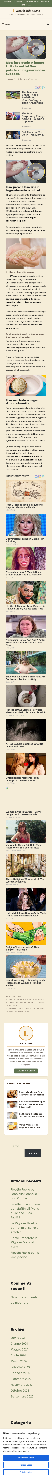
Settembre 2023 (22, 1396)
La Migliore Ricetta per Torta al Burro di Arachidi (25, 1228)
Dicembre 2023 (21, 1379)
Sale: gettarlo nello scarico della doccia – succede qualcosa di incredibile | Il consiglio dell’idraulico (25, 1002)
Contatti (19, 1)
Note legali (26, 5)
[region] (26, 1453)
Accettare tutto (26, 1458)
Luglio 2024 (18, 1337)
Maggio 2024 (19, 1349)
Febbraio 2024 (20, 1367)
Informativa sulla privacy (37, 1)
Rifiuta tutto (26, 1472)
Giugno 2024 (19, 1343)
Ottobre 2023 (20, 1390)
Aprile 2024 (18, 1355)
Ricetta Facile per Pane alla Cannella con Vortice (24, 1194)
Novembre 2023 (22, 1384)
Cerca (15, 1146)
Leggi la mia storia (26, 1071)
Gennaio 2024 (20, 1373)
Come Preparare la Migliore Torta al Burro (24, 1242)
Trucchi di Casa (15, 996)
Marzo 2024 (19, 1361)
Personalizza (26, 1465)
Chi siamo (7, 1)
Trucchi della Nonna (28, 10)
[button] (48, 24)
